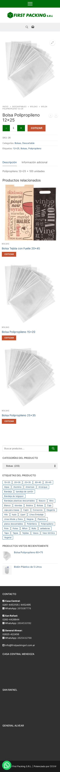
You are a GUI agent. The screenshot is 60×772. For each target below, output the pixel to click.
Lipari (22, 514)
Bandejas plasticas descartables (19, 500)
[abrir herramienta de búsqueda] (27, 27)
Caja (49, 505)
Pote (6, 528)
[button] (52, 42)
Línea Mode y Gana (13, 519)
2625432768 (24, 637)
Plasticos (42, 519)
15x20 (7, 482)
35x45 (48, 482)
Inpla (14, 514)
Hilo (6, 514)
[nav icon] (30, 4)
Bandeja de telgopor (14, 496)
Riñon (25, 528)
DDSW (53, 766)
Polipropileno (34, 148)
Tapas (15, 533)
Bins (51, 500)
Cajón (26, 510)
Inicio (5, 107)
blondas (18, 505)
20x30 (17, 482)
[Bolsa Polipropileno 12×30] (56, 116)
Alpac (6, 487)
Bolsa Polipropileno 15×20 (18, 331)
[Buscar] (53, 448)
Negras (30, 519)
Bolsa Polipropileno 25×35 (19, 415)
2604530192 (24, 623)
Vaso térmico (48, 533)
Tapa (6, 533)
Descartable (28, 143)
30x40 (38, 482)
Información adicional (34, 162)
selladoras (45, 528)
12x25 (16, 148)
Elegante (51, 510)
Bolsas (33, 107)
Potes (15, 528)
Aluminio (17, 487)
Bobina (29, 505)
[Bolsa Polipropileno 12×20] (50, 116)
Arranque (42, 487)
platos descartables (13, 524)
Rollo (34, 528)
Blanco (7, 505)
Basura (42, 500)
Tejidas (25, 533)
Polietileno (32, 524)
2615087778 (24, 608)
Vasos (35, 533)
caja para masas (11, 510)
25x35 (27, 482)
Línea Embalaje (36, 514)
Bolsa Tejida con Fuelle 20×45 (21, 248)
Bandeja (8, 491)
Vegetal (7, 537)
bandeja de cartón (24, 491)
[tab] (9, 162)
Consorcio (38, 510)
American (30, 487)
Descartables (19, 107)
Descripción (9, 162)
